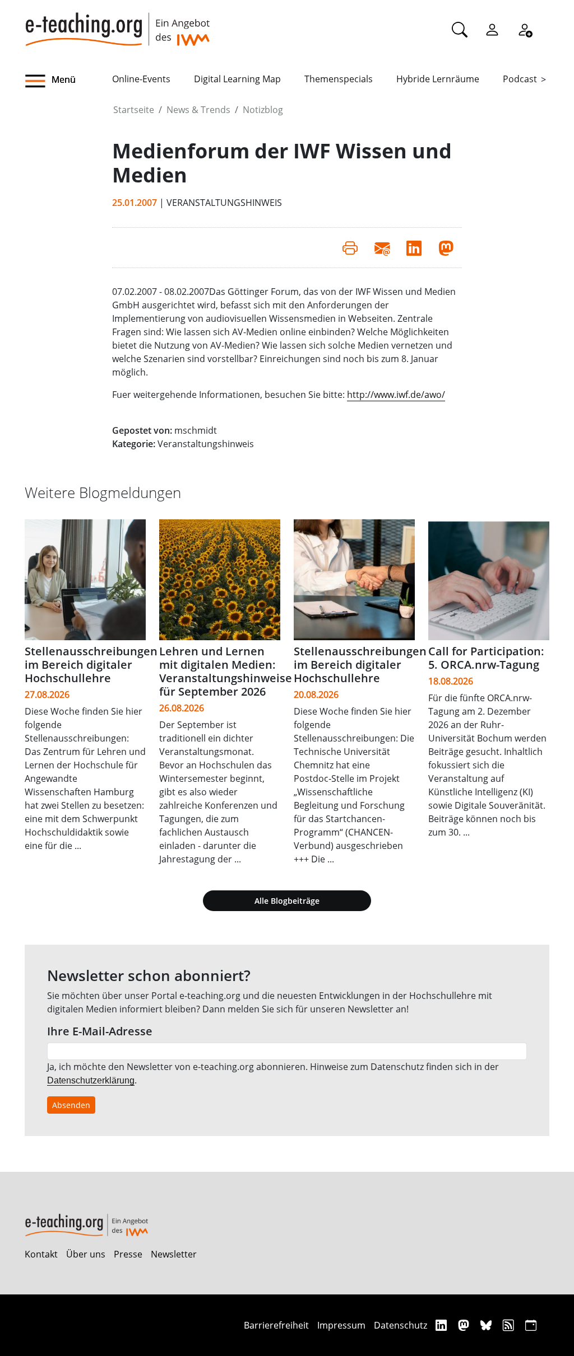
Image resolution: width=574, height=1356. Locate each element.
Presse (128, 1254)
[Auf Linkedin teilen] (414, 247)
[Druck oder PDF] (350, 247)
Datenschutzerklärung (91, 1080)
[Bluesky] (487, 1324)
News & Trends (198, 110)
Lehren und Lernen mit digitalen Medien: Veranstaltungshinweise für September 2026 (225, 671)
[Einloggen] (492, 29)
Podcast (520, 79)
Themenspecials (338, 79)
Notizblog (263, 110)
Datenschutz (400, 1325)
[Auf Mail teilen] (382, 247)
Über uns (85, 1254)
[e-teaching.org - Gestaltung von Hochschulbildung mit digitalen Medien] (117, 23)
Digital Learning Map (237, 79)
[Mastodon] (465, 1324)
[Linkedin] (443, 1324)
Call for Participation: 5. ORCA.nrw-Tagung (486, 658)
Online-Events (141, 79)
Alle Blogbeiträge (287, 900)
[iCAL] (530, 1324)
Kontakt (41, 1254)
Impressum (341, 1325)
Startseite (133, 110)
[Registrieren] (525, 29)
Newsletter (174, 1254)
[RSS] (510, 1324)
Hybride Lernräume (437, 79)
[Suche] (459, 29)
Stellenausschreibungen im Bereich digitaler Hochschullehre (91, 665)
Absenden (71, 1105)
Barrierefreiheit (276, 1325)
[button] (68, 81)
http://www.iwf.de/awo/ (396, 394)
